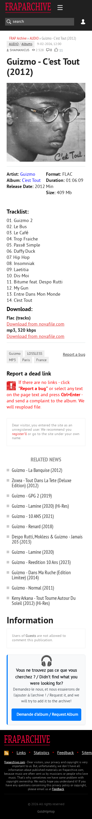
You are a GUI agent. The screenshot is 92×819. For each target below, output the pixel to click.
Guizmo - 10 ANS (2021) (33, 516)
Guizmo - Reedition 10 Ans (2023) (41, 562)
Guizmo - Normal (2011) (33, 587)
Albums (26, 44)
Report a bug (74, 354)
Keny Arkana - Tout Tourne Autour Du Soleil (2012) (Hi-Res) (44, 600)
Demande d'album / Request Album (47, 714)
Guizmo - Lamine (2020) (33, 552)
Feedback (65, 753)
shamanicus (19, 50)
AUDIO (14, 44)
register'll (19, 434)
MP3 (12, 360)
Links (21, 753)
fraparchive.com (14, 763)
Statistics (41, 753)
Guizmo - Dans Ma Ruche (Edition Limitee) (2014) (41, 575)
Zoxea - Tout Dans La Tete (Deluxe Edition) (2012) (41, 483)
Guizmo (15, 354)
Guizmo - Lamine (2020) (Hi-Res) (40, 506)
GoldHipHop (46, 812)
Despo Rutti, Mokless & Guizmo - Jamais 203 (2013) (47, 539)
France (41, 360)
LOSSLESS (34, 354)
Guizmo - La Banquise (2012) (37, 470)
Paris (26, 360)
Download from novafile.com (35, 324)
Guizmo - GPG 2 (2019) (32, 495)
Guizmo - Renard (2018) (32, 526)
